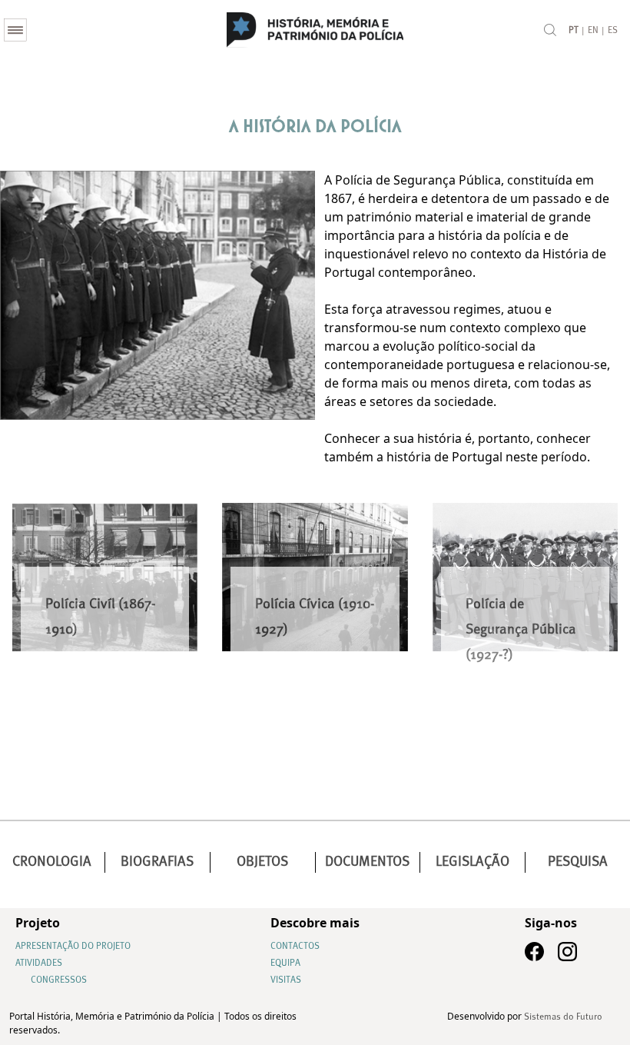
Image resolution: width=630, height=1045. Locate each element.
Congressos (59, 980)
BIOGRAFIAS (157, 862)
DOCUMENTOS (367, 862)
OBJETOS (262, 862)
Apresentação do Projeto (73, 946)
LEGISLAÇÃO (472, 862)
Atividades (38, 963)
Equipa (285, 963)
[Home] (315, 30)
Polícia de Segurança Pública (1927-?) (521, 629)
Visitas (285, 980)
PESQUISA (578, 862)
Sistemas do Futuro (563, 1017)
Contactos (295, 946)
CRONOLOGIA (51, 862)
